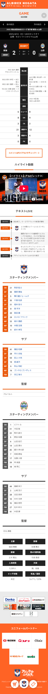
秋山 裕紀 (18, 366)
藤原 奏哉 (18, 292)
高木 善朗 (18, 321)
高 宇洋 (17, 308)
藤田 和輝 (18, 349)
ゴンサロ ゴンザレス (22, 370)
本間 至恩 (18, 325)
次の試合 (37, 24)
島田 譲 (17, 313)
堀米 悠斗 (18, 304)
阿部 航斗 (18, 287)
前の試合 (10, 24)
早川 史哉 (18, 353)
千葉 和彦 (18, 300)
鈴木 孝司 (18, 329)
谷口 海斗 (18, 374)
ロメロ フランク (21, 317)
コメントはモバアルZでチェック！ (23, 153)
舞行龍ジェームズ (21, 296)
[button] (24, 683)
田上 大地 (18, 357)
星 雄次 (17, 362)
